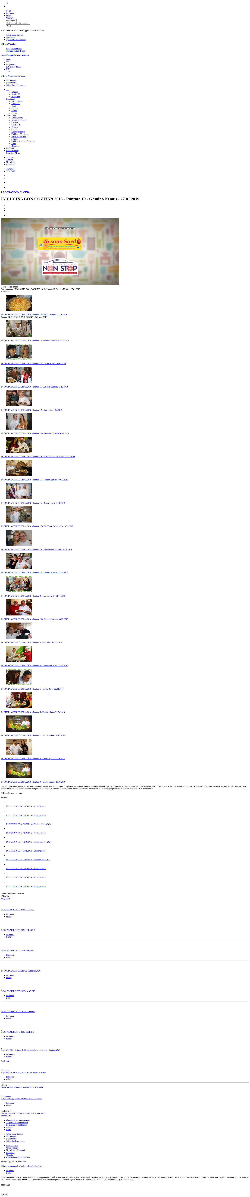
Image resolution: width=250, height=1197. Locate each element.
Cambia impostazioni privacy (18, 1157)
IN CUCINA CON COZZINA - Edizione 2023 (26, 868)
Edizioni (14, 92)
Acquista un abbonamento (17, 1122)
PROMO (10, 148)
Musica (14, 139)
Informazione (16, 101)
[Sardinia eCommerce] (16, 40)
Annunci (9, 160)
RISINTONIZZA (13, 67)
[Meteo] (7, 4)
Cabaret (14, 122)
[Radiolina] (10, 37)
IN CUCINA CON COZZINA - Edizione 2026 (20, 971)
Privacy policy (12, 1145)
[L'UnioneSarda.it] (14, 1134)
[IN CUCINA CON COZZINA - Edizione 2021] (127, 846)
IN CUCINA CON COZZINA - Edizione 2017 (26, 806)
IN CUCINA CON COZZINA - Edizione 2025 (26, 886)
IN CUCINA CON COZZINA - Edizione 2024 (26, 877)
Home (8, 60)
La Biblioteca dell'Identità (16, 1125)
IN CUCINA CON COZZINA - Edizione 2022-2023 (28, 860)
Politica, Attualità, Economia (23, 141)
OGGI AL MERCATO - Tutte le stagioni (18, 1011)
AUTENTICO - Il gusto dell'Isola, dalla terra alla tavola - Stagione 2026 (30, 1050)
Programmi (10, 64)
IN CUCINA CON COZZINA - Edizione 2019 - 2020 (28, 824)
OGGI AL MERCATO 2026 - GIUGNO (18, 930)
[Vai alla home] (9, 55)
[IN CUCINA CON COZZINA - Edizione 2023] (127, 864)
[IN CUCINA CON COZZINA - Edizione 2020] (127, 829)
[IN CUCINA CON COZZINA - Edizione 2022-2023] (127, 855)
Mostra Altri (6, 1116)
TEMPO (9, 169)
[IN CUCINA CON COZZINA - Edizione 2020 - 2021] (127, 837)
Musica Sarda (17, 118)
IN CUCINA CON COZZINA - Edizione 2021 (26, 851)
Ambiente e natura (19, 120)
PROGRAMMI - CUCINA (15, 192)
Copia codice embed (9, 287)
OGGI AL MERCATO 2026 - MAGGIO (18, 991)
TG (7, 62)
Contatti (9, 1155)
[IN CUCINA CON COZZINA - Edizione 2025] (127, 882)
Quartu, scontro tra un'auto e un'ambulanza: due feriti (23, 1113)
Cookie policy (12, 1148)
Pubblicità (10, 164)
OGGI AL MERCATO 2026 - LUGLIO (18, 910)
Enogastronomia (18, 132)
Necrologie (10, 162)
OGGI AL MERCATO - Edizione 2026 (17, 950)
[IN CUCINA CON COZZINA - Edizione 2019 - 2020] (127, 820)
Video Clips (11, 115)
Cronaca (14, 127)
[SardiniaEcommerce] (15, 1141)
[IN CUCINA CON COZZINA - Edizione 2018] (127, 811)
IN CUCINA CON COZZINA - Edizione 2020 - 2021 (28, 842)
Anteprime (15, 96)
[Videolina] (9, 44)
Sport (13, 106)
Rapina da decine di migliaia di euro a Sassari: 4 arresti (23, 1072)
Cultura (14, 108)
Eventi (14, 111)
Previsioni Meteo (13, 153)
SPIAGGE (10, 171)
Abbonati (10, 157)
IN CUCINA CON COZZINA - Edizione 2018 (26, 815)
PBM (8, 1129)
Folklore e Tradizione (20, 134)
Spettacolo (15, 103)
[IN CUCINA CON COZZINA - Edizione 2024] (127, 873)
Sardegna (5, 1061)
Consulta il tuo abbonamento (18, 1120)
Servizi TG (16, 94)
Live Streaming (12, 150)
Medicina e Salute (18, 136)
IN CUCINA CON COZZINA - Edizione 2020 (26, 833)
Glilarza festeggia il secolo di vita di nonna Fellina (21, 1098)
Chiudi (4, 1195)
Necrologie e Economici (16, 1150)
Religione (15, 146)
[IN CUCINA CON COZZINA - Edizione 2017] (127, 802)
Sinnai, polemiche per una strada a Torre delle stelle (22, 1087)
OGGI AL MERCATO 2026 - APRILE (17, 1032)
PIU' (8, 69)
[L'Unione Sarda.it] (14, 35)
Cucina (14, 113)
